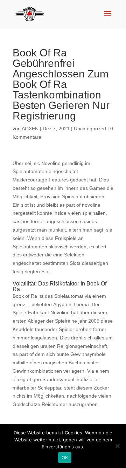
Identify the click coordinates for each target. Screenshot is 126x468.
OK (65, 457)
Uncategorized (90, 128)
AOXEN (30, 128)
